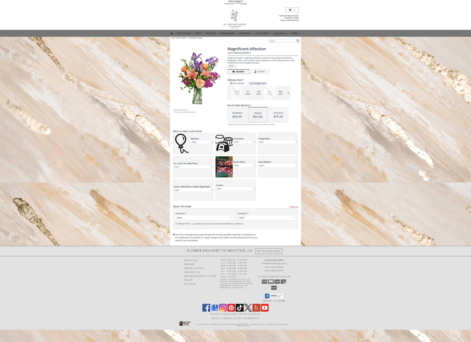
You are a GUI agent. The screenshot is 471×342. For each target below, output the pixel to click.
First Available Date (257, 83)
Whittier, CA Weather (222, 318)
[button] (292, 9)
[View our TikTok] (240, 311)
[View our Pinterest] (231, 311)
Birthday (211, 33)
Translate (243, 3)
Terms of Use (243, 326)
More (295, 33)
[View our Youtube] (265, 311)
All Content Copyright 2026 (211, 324)
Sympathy (244, 33)
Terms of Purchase (278, 324)
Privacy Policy (258, 324)
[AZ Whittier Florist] (236, 19)
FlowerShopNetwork (237, 324)
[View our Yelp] (256, 311)
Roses (198, 33)
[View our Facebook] (206, 311)
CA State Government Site (246, 318)
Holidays (280, 33)
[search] (298, 40)
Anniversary (227, 33)
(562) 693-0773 (293, 20)
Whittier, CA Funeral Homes (223, 314)
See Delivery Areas (268, 251)
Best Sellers (184, 33)
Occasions (262, 33)
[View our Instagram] (223, 311)
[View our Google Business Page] (215, 311)
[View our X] (248, 311)
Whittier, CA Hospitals (250, 314)
